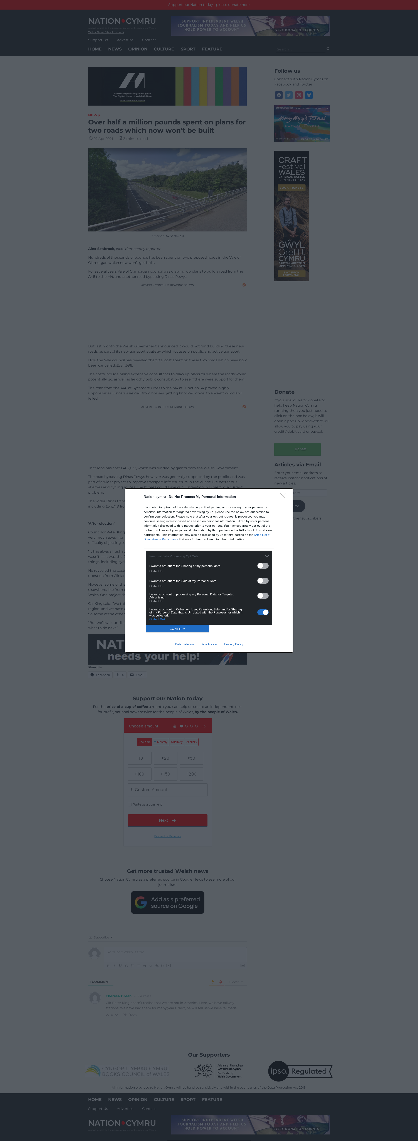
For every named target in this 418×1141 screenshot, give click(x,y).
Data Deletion (184, 644)
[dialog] (209, 570)
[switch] (263, 566)
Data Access (209, 644)
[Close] (284, 497)
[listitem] (209, 556)
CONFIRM (178, 628)
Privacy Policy (233, 644)
